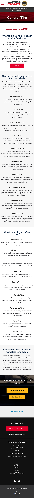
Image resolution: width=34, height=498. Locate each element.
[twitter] (19, 481)
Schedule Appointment (17, 390)
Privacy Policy (9, 491)
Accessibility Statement (22, 491)
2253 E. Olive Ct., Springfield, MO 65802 (17, 8)
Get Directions (17, 450)
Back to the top (18, 411)
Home (17, 464)
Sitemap (15, 491)
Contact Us (17, 66)
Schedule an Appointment (17, 429)
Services (17, 469)
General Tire (17, 17)
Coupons (17, 470)
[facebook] (15, 481)
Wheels (17, 467)
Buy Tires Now (17, 397)
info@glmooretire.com (18, 434)
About (17, 472)
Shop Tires (17, 466)
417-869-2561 (18, 10)
